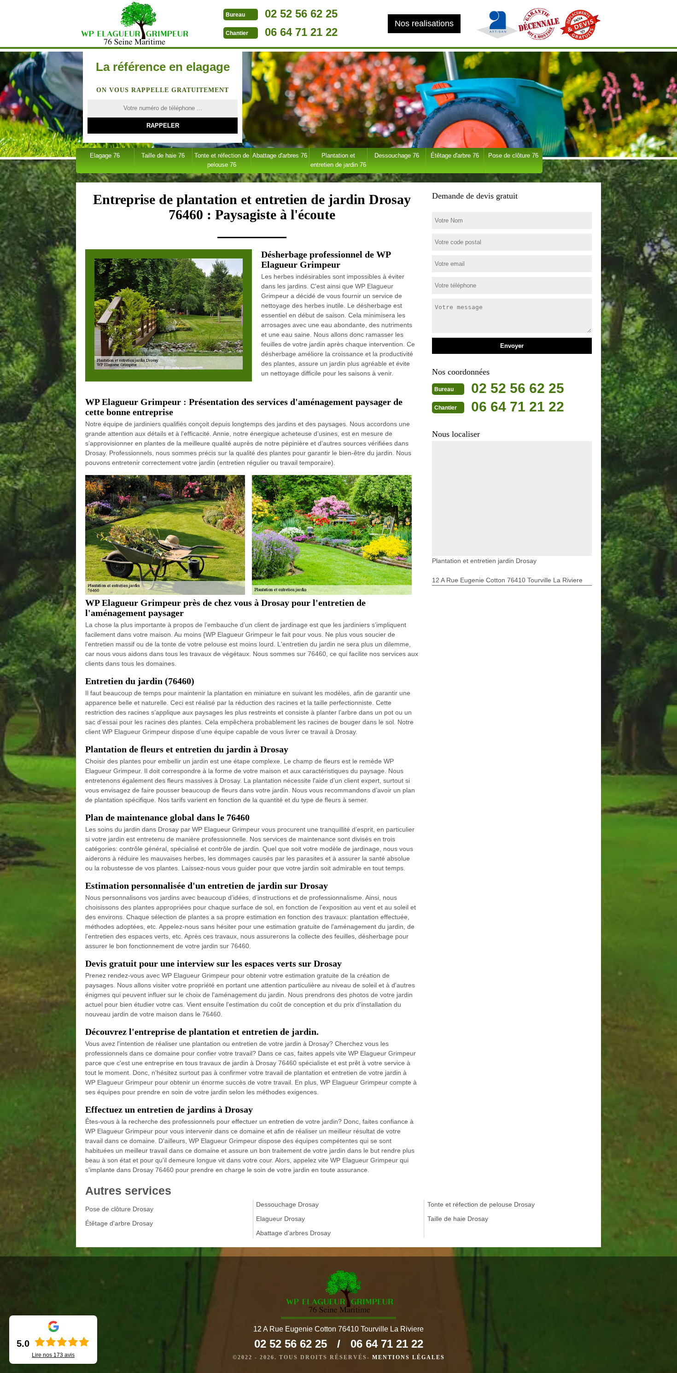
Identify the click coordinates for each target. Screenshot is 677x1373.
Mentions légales (408, 1357)
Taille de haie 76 (163, 155)
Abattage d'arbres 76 (279, 155)
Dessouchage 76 (396, 155)
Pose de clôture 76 (513, 155)
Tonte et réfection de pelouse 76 (221, 160)
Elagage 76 (105, 155)
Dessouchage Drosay (287, 1204)
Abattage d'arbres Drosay (293, 1233)
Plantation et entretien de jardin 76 (338, 160)
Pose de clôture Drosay (119, 1209)
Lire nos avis (53, 1355)
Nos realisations (424, 23)
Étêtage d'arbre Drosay (119, 1223)
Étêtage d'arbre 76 (455, 155)
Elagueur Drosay (280, 1218)
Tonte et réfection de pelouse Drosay (481, 1204)
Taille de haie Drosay (457, 1218)
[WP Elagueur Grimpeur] (133, 24)
